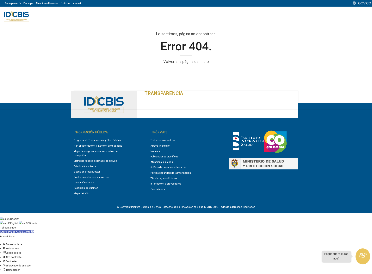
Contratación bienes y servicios (91, 177)
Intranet (77, 3)
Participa (28, 3)
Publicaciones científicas (164, 156)
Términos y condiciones (164, 178)
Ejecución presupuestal (87, 171)
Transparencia (13, 3)
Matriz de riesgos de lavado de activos (95, 160)
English (14, 223)
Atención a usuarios (162, 162)
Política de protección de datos (168, 167)
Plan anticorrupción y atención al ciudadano (98, 145)
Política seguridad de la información (171, 172)
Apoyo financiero (160, 145)
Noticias (65, 3)
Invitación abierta (84, 182)
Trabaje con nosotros (163, 140)
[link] (248, 150)
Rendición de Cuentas (86, 187)
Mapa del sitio (82, 193)
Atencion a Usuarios (47, 3)
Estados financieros (85, 166)
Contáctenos (158, 189)
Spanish (14, 218)
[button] (17, 231)
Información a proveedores (166, 183)
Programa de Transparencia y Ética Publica (97, 140)
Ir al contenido (8, 227)
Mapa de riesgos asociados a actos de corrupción (96, 153)
